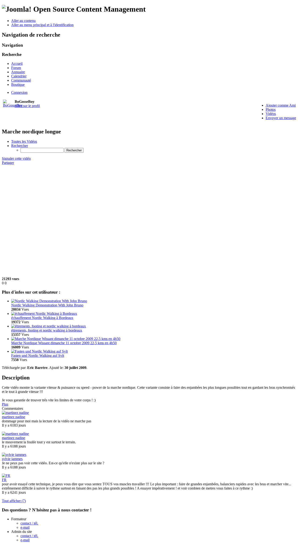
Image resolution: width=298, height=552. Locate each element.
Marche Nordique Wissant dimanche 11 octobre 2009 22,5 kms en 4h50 (64, 343)
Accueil (17, 64)
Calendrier (19, 76)
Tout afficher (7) (14, 501)
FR (4, 480)
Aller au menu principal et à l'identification (42, 25)
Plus (5, 404)
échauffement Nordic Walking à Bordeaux (42, 318)
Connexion (19, 92)
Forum (16, 68)
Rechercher (19, 146)
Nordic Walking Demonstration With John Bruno (47, 305)
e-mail (25, 527)
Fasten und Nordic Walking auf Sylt (37, 356)
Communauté (21, 80)
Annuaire (18, 72)
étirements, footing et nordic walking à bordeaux (46, 330)
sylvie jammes (12, 459)
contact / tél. (29, 523)
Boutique (18, 85)
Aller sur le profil (27, 106)
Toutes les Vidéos (24, 141)
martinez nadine (13, 417)
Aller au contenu (23, 21)
